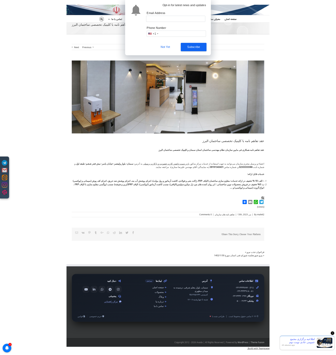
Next (76, 47)
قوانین (80, 316)
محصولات (159, 292)
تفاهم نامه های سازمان (224, 214)
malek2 (260, 214)
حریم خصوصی (95, 316)
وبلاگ (161, 296)
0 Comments (205, 214)
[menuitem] (228, 18)
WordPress (243, 342)
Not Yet (165, 46)
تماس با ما (159, 306)
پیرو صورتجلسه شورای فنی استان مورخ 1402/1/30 (238, 255)
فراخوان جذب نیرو (255, 252)
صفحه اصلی (158, 287)
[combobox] (153, 34)
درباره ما (160, 301)
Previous (86, 47)
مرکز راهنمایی (111, 301)
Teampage (264, 348)
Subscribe (193, 46)
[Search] (101, 18)
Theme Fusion (257, 342)
